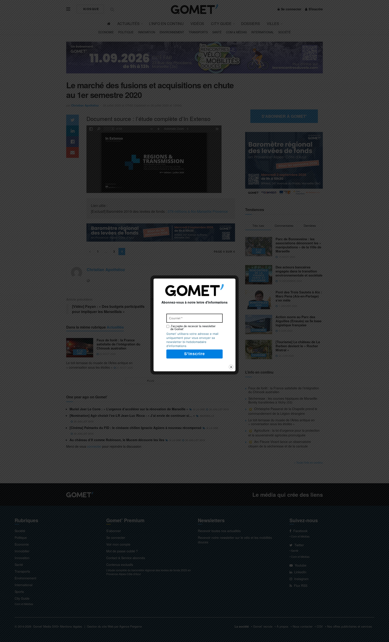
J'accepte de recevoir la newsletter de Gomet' (192, 328)
